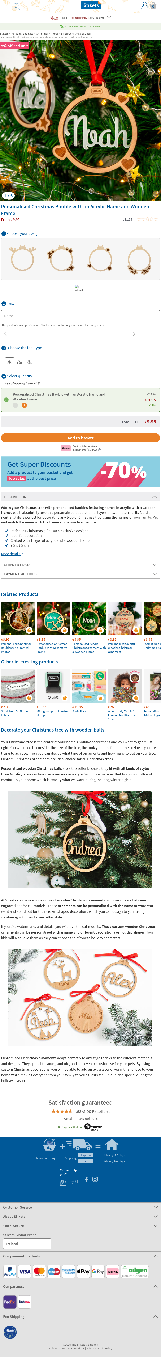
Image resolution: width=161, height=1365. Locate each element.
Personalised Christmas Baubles (72, 33)
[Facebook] (86, 1180)
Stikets (4, 33)
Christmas (42, 33)
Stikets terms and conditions (66, 1348)
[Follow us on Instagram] (95, 1180)
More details (11, 553)
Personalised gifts (22, 33)
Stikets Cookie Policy (99, 1348)
